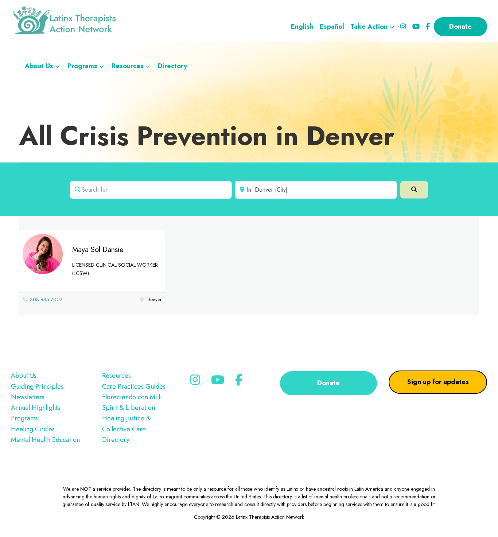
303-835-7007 (46, 299)
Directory (115, 439)
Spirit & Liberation (128, 407)
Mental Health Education (45, 439)
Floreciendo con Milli (132, 397)
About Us (23, 375)
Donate (328, 383)
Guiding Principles (37, 386)
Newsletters (27, 397)
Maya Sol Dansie (98, 249)
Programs (24, 418)
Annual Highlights (35, 407)
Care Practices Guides (134, 386)
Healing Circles (33, 429)
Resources (116, 375)
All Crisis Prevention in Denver (206, 136)
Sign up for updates (438, 382)
